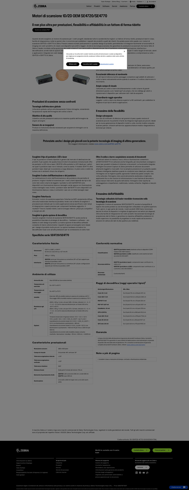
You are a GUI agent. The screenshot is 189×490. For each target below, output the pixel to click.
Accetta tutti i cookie (90, 64)
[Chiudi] (124, 51)
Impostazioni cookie (107, 64)
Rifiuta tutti (73, 64)
